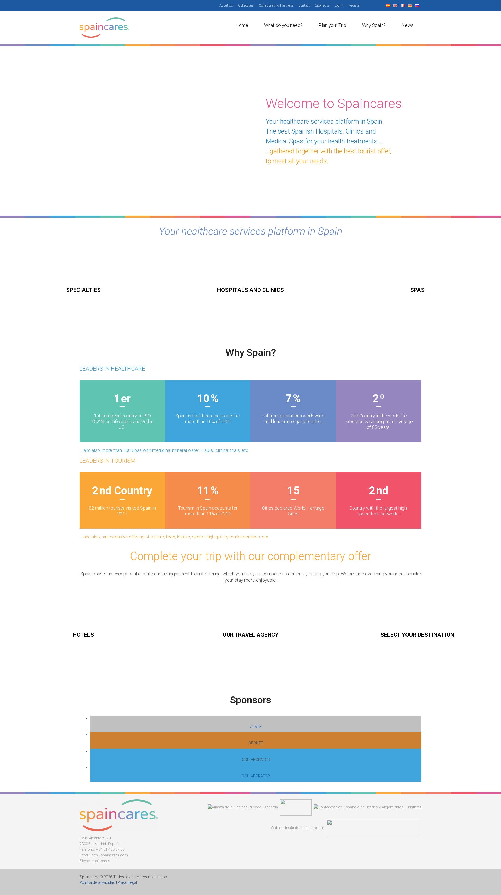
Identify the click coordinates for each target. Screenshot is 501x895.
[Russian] (417, 5)
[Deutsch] (410, 5)
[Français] (403, 5)
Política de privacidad (97, 882)
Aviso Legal (127, 882)
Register (354, 5)
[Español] (388, 5)
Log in (338, 5)
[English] (395, 5)
